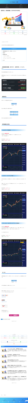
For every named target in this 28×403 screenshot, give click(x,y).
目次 (13, 48)
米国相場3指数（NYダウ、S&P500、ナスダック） (9, 51)
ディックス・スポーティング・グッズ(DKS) (9, 58)
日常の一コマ (5, 400)
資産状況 (4, 52)
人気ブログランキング (4, 301)
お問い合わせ (14, 400)
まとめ (4, 60)
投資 (1, 319)
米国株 (9, 319)
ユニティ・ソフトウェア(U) (7, 57)
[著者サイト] (7, 342)
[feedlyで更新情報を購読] (20, 342)
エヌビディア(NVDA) (6, 55)
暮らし (23, 399)
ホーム (5, 399)
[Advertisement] (14, 37)
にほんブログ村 (4, 296)
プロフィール (22, 400)
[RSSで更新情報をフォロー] (14, 344)
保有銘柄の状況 (5, 54)
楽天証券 (6, 319)
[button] (26, 195)
